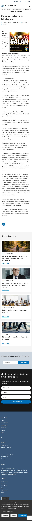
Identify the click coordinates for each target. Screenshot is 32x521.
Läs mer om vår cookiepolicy (7, 511)
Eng (29, 1)
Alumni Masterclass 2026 (7, 468)
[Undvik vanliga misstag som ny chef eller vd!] (16, 300)
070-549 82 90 (7, 447)
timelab (25, 22)
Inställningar (5, 515)
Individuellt (4, 417)
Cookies (5, 498)
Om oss (3, 430)
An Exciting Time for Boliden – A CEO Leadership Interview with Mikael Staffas (15, 285)
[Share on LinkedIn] (3, 224)
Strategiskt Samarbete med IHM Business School (14, 470)
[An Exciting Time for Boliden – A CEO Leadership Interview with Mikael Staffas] (16, 273)
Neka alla (14, 515)
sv (25, 1)
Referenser (4, 425)
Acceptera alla (23, 515)
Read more (5, 263)
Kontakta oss (4, 481)
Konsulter (3, 427)
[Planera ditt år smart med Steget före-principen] (16, 327)
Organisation (4, 422)
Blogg (4, 24)
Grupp (2, 420)
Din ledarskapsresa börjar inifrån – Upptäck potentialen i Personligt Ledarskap (14, 258)
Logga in (16, 1)
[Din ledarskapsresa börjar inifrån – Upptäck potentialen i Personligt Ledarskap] (16, 246)
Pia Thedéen (4, 445)
